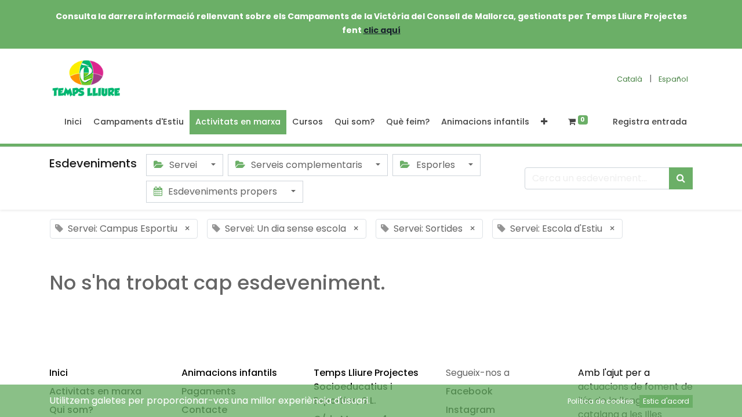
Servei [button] (183, 164)
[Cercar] (681, 178)
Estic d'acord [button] (666, 401)
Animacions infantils (229, 372)
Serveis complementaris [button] (307, 164)
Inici (58, 372)
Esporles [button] (435, 164)
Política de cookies (601, 401)
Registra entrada (650, 121)
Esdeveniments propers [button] (222, 191)
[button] (544, 122)
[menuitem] (73, 122)
